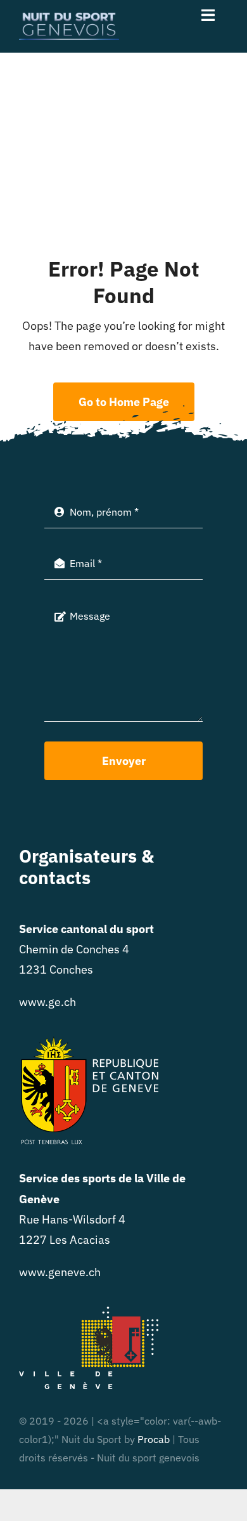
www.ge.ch (47, 1002)
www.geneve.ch (60, 1272)
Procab (153, 1439)
